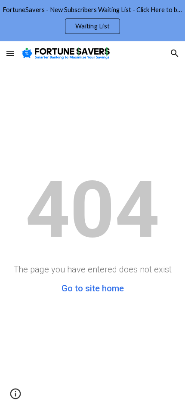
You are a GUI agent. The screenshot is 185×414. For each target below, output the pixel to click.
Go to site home (93, 288)
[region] (92, 20)
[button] (10, 53)
